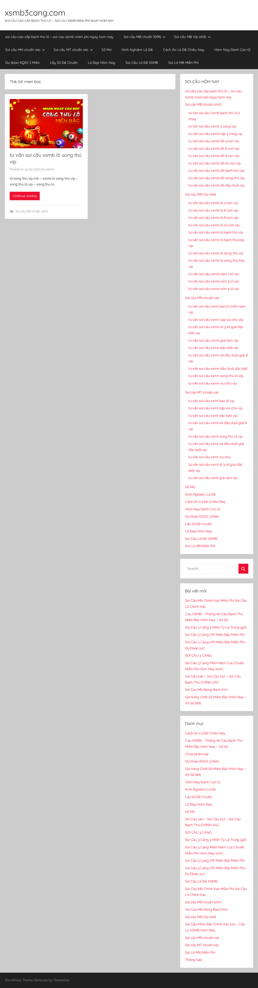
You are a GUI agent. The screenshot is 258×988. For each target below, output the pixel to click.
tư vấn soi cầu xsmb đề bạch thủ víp (216, 171)
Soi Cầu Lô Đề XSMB (142, 62)
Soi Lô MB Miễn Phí (183, 62)
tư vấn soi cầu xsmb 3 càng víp (212, 126)
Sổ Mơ (106, 49)
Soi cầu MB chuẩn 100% (142, 37)
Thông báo (193, 960)
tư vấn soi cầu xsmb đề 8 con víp (213, 156)
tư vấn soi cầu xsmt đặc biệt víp (212, 416)
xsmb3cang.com (35, 12)
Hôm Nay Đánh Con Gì (232, 49)
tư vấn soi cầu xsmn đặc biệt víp (213, 348)
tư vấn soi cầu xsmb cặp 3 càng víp (215, 134)
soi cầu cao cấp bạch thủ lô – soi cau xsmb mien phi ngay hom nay (59, 37)
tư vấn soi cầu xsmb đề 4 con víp (213, 141)
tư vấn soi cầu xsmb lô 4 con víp (213, 203)
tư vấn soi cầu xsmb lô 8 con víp (213, 218)
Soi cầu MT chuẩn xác (71, 49)
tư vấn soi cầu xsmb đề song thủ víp (216, 178)
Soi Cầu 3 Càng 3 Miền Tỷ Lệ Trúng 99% (216, 627)
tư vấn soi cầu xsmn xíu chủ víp (212, 383)
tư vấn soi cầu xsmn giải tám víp (213, 340)
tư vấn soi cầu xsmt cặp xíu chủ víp (215, 408)
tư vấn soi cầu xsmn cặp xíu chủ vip (215, 320)
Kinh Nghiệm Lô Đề (137, 49)
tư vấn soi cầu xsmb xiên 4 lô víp (213, 289)
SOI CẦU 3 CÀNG (198, 655)
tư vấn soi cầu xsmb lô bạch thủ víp (215, 232)
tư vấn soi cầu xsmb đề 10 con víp (214, 163)
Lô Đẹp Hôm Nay (101, 62)
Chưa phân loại (196, 754)
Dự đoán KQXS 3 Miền (22, 62)
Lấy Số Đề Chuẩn (64, 62)
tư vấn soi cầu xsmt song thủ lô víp (215, 436)
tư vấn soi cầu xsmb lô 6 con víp (213, 210)
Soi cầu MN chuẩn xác (23, 49)
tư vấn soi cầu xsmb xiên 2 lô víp (213, 274)
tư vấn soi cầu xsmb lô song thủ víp (215, 253)
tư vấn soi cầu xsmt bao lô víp (211, 401)
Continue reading (25, 196)
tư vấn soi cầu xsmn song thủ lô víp (215, 376)
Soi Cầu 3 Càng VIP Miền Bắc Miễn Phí (215, 635)
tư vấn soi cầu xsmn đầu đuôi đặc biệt (218, 369)
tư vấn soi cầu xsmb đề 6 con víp (213, 148)
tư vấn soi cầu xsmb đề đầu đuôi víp (216, 185)
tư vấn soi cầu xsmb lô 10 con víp (213, 225)
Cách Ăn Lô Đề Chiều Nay (183, 49)
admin (50, 169)
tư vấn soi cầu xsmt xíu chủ (209, 457)
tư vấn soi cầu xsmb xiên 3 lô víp (213, 281)
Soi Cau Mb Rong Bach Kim (206, 690)
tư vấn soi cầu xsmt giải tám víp (212, 478)
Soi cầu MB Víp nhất (190, 37)
